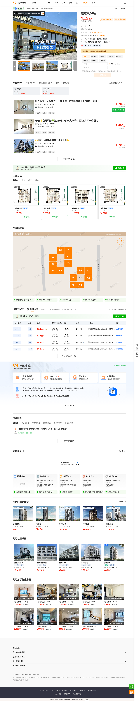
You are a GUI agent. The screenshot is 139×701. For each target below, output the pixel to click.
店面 (63, 3)
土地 (56, 3)
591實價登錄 (44, 690)
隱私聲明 (81, 699)
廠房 (77, 3)
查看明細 (119, 329)
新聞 (93, 3)
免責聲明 (58, 694)
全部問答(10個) (69, 441)
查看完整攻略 (69, 405)
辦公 (70, 3)
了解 (42, 13)
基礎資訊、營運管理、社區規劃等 (99, 42)
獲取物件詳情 (119, 110)
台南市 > (38, 9)
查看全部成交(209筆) (69, 356)
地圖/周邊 (120, 451)
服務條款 (94, 71)
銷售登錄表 (116, 309)
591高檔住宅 (92, 690)
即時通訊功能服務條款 (109, 71)
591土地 (64, 690)
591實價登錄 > (31, 9)
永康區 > (43, 9)
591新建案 (54, 690)
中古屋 (42, 3)
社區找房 (85, 3)
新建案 (34, 3)
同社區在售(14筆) (69, 159)
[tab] (18, 309)
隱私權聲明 (100, 71)
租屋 (49, 3)
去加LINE (121, 168)
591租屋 (82, 690)
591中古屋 (73, 690)
